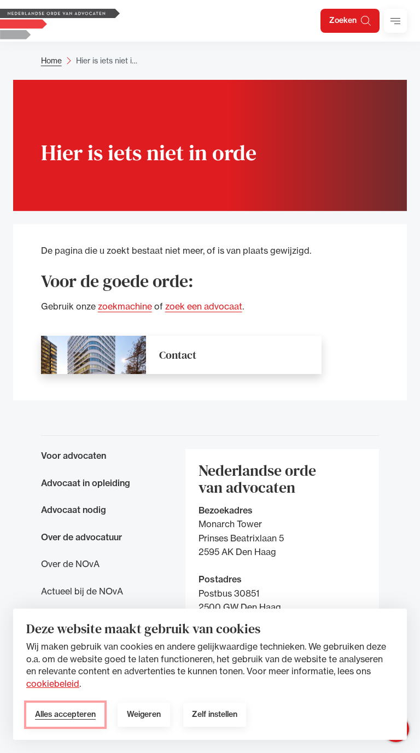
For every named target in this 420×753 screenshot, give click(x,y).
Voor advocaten (73, 455)
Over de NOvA (70, 563)
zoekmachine (125, 306)
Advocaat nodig (73, 509)
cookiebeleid (52, 683)
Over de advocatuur (81, 537)
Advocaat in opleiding (85, 482)
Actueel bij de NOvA (82, 591)
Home (51, 60)
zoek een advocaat (203, 306)
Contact (177, 355)
